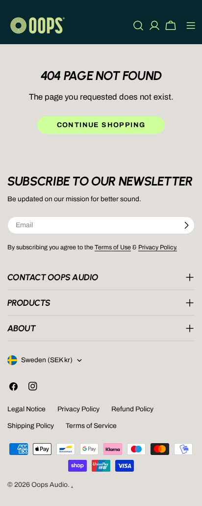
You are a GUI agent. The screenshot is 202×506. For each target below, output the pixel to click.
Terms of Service (91, 425)
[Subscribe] (186, 225)
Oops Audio (49, 484)
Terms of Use (113, 247)
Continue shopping (101, 125)
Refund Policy (132, 409)
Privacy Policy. (157, 247)
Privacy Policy (78, 409)
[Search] (138, 25)
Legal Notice (26, 409)
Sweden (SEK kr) (47, 360)
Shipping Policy (30, 425)
